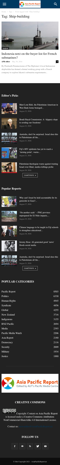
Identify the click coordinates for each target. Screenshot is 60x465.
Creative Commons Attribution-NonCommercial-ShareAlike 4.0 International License (30, 418)
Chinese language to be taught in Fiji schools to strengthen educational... (38, 229)
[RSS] (30, 446)
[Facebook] (15, 446)
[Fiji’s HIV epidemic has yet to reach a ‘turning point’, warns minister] (9, 153)
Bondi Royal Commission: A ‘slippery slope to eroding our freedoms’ (38, 121)
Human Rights (9, 300)
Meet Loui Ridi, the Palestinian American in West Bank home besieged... (38, 106)
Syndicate (6, 305)
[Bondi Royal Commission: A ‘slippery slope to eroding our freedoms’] (9, 123)
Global (5, 309)
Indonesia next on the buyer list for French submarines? (29, 55)
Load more (29, 175)
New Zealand (8, 314)
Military (5, 351)
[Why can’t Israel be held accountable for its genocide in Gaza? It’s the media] (9, 201)
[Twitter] (38, 446)
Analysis (5, 48)
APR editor (6, 61)
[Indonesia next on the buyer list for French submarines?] (30, 36)
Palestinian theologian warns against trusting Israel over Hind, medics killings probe (38, 165)
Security (6, 346)
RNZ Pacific (8, 323)
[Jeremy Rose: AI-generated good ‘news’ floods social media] (9, 246)
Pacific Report (8, 291)
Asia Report (7, 337)
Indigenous (7, 319)
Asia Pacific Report (48, 413)
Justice (5, 356)
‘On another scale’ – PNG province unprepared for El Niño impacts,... (34, 214)
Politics (5, 296)
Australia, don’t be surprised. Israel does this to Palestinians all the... (38, 136)
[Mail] (22, 446)
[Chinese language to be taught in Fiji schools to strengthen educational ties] (9, 231)
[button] (55, 4)
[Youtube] (45, 446)
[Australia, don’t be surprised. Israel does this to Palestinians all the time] (9, 138)
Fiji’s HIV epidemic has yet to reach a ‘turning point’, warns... (35, 151)
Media (5, 328)
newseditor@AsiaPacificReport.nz (36, 426)
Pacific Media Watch (12, 333)
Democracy (7, 342)
